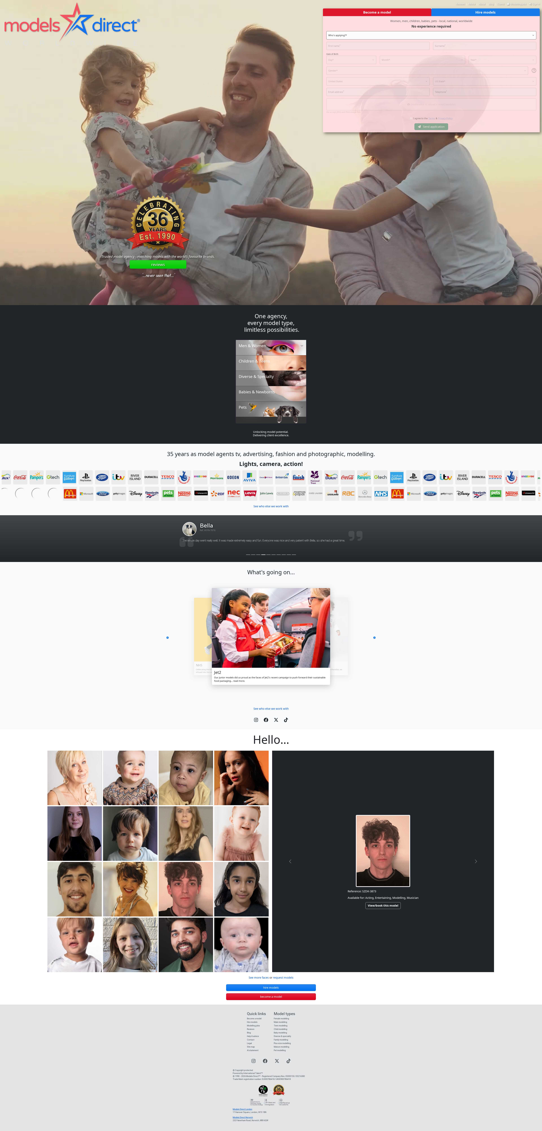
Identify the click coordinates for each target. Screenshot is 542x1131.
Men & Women (252, 345)
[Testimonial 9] (289, 554)
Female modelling (281, 1018)
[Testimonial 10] (294, 554)
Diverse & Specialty (256, 376)
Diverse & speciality (282, 1036)
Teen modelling (280, 1026)
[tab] (271, 347)
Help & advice (253, 1036)
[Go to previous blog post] (181, 638)
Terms (431, 118)
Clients (500, 4)
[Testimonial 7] (279, 554)
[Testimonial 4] (263, 554)
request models (283, 977)
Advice (471, 4)
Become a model (254, 1018)
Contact (250, 1040)
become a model (271, 997)
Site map (251, 1047)
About (482, 4)
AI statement (252, 1050)
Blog (491, 4)
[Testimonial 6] (273, 554)
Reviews (460, 4)
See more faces (259, 977)
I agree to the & (433, 118)
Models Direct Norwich (243, 1117)
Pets (243, 407)
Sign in (536, 4)
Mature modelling (281, 1047)
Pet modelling (280, 1050)
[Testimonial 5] (268, 554)
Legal (249, 1043)
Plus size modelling (282, 1043)
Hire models (252, 1022)
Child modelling (280, 1029)
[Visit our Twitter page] (276, 720)
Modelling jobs (518, 4)
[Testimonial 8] (284, 554)
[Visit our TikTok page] (286, 720)
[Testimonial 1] (248, 554)
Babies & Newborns (257, 391)
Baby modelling (280, 1033)
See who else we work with (271, 506)
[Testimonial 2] (253, 554)
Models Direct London (242, 1109)
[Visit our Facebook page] (266, 720)
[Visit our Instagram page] (256, 720)
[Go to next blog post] (361, 638)
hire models (271, 987)
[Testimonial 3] (258, 554)
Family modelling (281, 1040)
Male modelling (280, 1022)
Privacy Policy (445, 118)
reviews (158, 264)
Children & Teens (254, 361)
